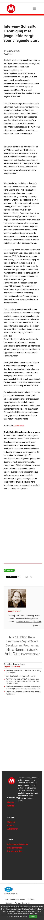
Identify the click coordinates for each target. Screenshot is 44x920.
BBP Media (8, 889)
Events (10, 825)
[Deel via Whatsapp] (9, 571)
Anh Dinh (13, 654)
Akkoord (33, 916)
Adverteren (12, 829)
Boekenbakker (30, 654)
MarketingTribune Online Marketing (11, 780)
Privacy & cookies (22, 903)
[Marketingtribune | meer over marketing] (11, 12)
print (31, 577)
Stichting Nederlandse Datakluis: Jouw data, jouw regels (23, 672)
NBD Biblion (18, 637)
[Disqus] (23, 736)
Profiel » (36, 626)
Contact (9, 903)
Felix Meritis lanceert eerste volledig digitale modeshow (23, 693)
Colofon (11, 822)
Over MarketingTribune (15, 899)
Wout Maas (8, 54)
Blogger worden (14, 848)
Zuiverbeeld (18, 425)
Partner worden (14, 851)
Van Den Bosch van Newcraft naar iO (21, 676)
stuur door (27, 577)
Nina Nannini (16, 649)
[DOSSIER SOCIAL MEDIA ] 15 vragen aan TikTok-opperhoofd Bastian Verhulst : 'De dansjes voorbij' (22, 681)
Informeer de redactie (17, 844)
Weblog (10, 806)
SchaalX (32, 649)
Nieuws (10, 802)
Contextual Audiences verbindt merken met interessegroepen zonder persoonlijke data (23, 688)
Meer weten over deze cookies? (17, 916)
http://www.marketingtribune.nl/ (28, 622)
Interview (16, 667)
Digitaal (7, 667)
